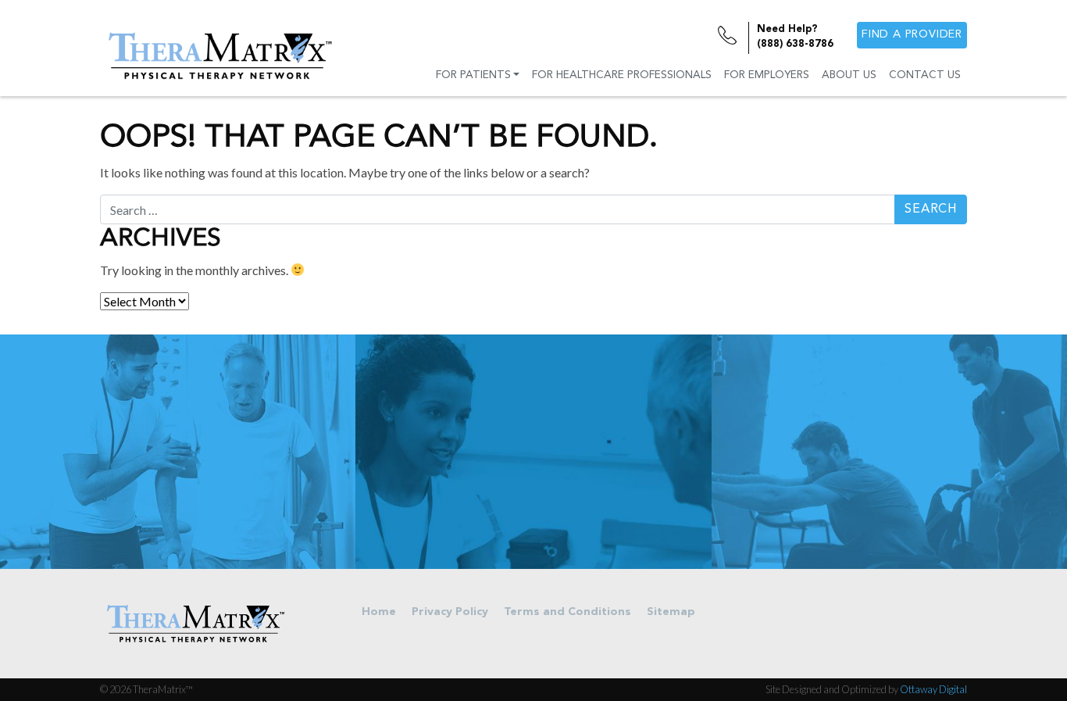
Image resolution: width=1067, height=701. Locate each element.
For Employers (766, 75)
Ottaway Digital (933, 689)
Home (379, 612)
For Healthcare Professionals (622, 75)
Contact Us (925, 75)
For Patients (473, 75)
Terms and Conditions (567, 612)
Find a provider (912, 35)
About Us (849, 75)
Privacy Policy (450, 612)
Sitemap (671, 612)
